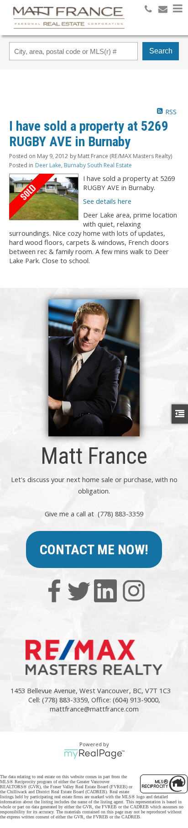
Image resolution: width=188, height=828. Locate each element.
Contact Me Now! (94, 549)
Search (160, 51)
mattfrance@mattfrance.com (94, 708)
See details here (107, 201)
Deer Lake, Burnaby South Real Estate (83, 165)
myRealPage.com (94, 754)
